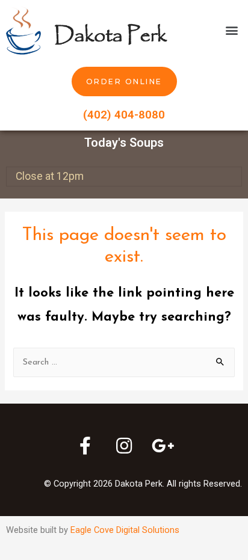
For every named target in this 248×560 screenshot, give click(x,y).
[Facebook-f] (85, 446)
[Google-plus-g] (163, 446)
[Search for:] (123, 362)
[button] (232, 30)
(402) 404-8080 (124, 115)
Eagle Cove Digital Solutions (124, 530)
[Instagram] (124, 446)
